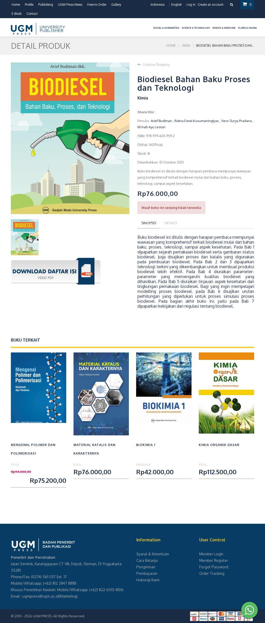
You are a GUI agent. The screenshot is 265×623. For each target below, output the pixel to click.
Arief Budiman (161, 121)
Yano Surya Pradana (236, 121)
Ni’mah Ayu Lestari (151, 127)
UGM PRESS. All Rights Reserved (58, 616)
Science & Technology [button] (196, 27)
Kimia (186, 45)
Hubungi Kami (147, 580)
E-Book (16, 14)
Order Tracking (211, 573)
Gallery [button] (116, 4)
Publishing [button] (45, 4)
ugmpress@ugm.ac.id (41, 596)
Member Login (211, 554)
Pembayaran (146, 573)
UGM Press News (70, 4)
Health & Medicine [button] (223, 27)
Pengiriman (145, 567)
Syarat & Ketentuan (152, 554)
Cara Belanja (147, 560)
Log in (191, 4)
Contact (32, 14)
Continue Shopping (156, 65)
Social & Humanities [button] (166, 27)
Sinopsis (148, 223)
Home (16, 4)
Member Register (213, 560)
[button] (150, 25)
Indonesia (158, 4)
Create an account (210, 4)
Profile (29, 4)
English (176, 4)
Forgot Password (213, 567)
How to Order (96, 4)
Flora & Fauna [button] (247, 27)
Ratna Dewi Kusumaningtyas (196, 121)
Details (170, 223)
